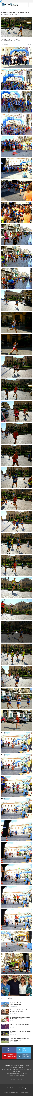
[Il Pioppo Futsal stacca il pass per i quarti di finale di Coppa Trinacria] (5, 1040)
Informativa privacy (20, 1088)
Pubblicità (10, 1088)
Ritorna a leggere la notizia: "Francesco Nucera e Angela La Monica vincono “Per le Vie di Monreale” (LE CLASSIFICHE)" (16, 12)
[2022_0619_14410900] (16, 57)
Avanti (28, 44)
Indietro (5, 44)
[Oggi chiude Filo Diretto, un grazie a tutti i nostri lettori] (5, 1004)
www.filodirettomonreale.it (12, 1065)
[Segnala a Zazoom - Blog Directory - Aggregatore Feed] (1, 1)
